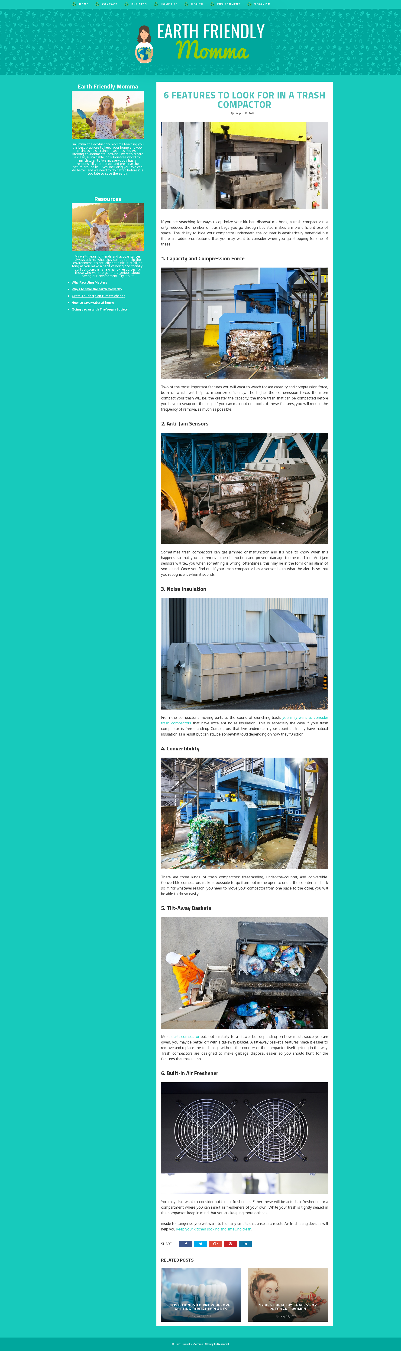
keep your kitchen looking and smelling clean (213, 1229)
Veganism (262, 4)
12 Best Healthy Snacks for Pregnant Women (288, 1307)
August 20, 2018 (245, 113)
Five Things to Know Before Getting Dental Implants (201, 1307)
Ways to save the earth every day (97, 289)
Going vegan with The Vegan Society (100, 309)
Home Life (169, 4)
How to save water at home (93, 302)
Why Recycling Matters (89, 282)
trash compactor (185, 1036)
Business (139, 4)
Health (197, 4)
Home (83, 4)
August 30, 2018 (202, 1316)
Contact (110, 4)
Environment (229, 4)
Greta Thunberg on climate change (98, 296)
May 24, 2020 (289, 1316)
